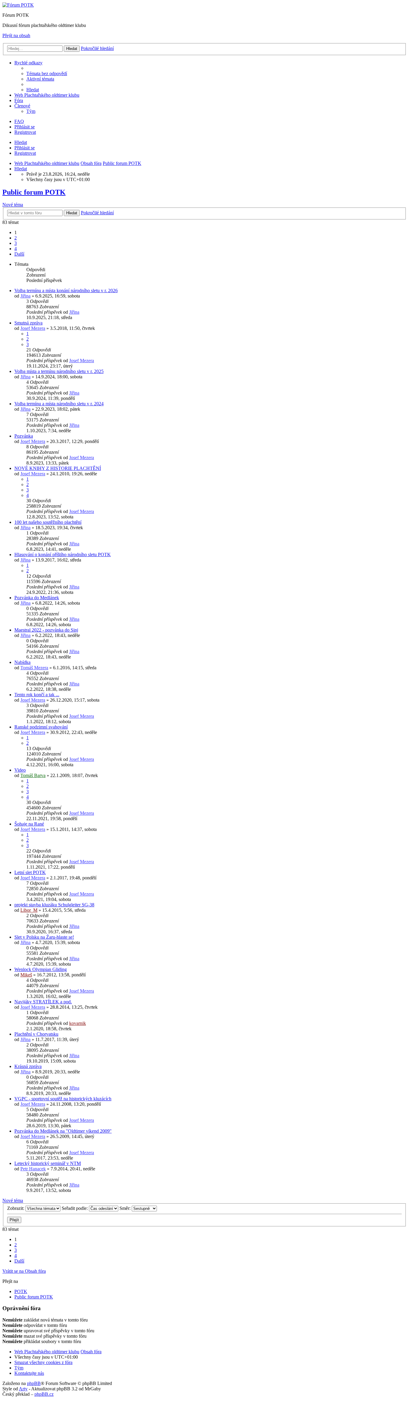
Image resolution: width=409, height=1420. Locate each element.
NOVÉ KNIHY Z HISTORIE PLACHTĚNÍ (57, 468)
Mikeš (26, 974)
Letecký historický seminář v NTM (47, 1163)
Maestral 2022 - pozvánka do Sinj (46, 629)
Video (20, 770)
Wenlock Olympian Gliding (40, 969)
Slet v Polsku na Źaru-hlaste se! (44, 937)
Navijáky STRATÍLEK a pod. (43, 1001)
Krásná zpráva (28, 1066)
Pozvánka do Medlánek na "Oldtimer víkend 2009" (63, 1131)
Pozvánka (23, 436)
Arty (23, 1388)
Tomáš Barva (33, 775)
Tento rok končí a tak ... (36, 694)
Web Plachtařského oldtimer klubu (46, 95)
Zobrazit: (16, 1208)
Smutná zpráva (28, 322)
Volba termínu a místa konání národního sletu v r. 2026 (66, 290)
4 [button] (15, 248)
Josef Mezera (32, 328)
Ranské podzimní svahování (41, 726)
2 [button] (15, 237)
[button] (19, 254)
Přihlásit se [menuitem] (24, 126)
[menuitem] (46, 73)
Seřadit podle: (75, 1208)
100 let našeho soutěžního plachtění (47, 522)
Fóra (18, 100)
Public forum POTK (34, 192)
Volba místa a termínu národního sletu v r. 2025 (59, 371)
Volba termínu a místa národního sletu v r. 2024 (59, 403)
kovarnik (77, 1023)
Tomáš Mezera (34, 667)
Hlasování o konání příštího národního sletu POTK (62, 554)
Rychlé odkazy (28, 62)
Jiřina (25, 295)
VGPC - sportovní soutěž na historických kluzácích (62, 1098)
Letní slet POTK (30, 872)
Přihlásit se (24, 147)
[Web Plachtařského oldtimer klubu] (18, 4)
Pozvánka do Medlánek (36, 597)
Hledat (20, 142)
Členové (22, 105)
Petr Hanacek (33, 1168)
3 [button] (15, 243)
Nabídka (22, 662)
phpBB (34, 1383)
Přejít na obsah (16, 35)
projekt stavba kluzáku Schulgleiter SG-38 (54, 904)
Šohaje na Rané (29, 823)
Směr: (125, 1208)
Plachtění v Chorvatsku (36, 1034)
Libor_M (28, 910)
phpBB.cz (44, 1394)
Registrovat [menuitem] (25, 132)
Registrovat (25, 153)
